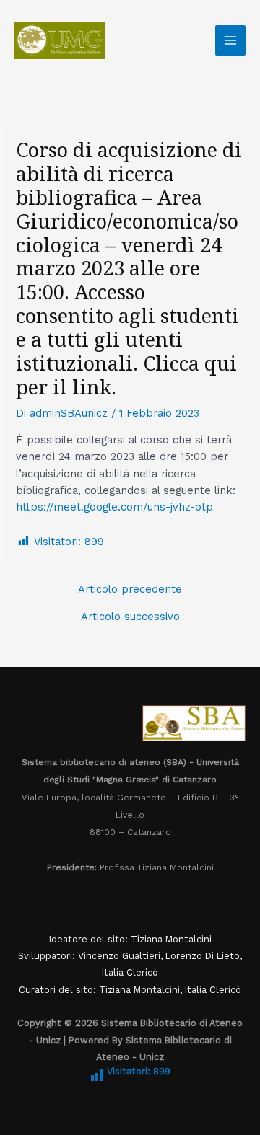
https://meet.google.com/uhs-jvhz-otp (114, 506)
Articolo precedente (130, 589)
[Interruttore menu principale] (230, 40)
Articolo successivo (130, 616)
